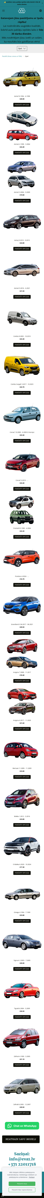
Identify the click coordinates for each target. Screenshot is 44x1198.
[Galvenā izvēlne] (3, 11)
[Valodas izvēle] (40, 11)
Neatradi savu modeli (21, 1139)
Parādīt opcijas (22, 105)
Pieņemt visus (22, 1184)
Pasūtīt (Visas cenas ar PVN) (12, 56)
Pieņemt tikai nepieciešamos (22, 1190)
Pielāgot (31, 1177)
